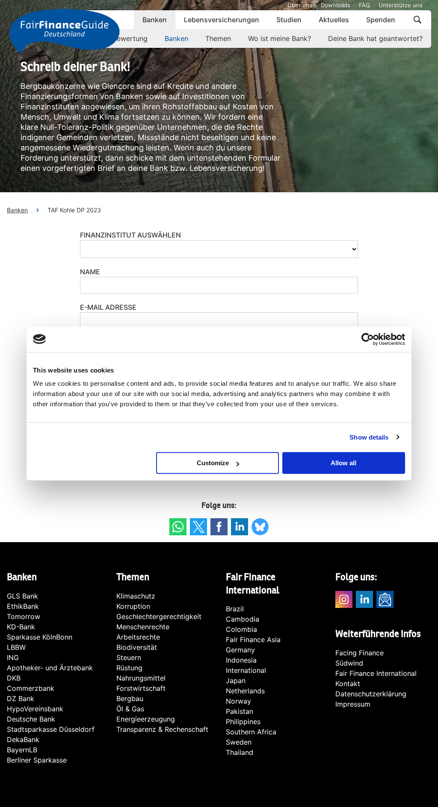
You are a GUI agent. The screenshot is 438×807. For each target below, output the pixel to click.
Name (90, 271)
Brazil (235, 609)
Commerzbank (30, 688)
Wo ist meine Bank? (279, 38)
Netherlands (245, 691)
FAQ (364, 5)
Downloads (335, 5)
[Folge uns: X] (198, 526)
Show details (368, 437)
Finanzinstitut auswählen (130, 235)
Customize (213, 463)
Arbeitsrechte (138, 637)
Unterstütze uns (401, 5)
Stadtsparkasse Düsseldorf (51, 729)
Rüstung (129, 667)
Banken (154, 19)
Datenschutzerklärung (370, 694)
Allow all (343, 463)
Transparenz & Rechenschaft (162, 729)
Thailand (239, 752)
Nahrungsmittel (141, 678)
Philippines (243, 721)
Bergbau (129, 698)
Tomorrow (23, 616)
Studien (289, 19)
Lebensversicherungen (221, 19)
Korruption (133, 606)
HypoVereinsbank (35, 708)
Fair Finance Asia (253, 639)
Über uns (299, 5)
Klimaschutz (135, 596)
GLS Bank (22, 596)
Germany (240, 650)
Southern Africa (251, 732)
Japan (236, 680)
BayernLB (22, 749)
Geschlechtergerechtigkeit (158, 616)
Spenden (380, 19)
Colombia (241, 629)
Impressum (352, 704)
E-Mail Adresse (108, 307)
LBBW (16, 647)
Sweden (239, 742)
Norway (238, 701)
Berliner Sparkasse (37, 760)
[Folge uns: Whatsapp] (177, 526)
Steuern (128, 657)
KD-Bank (21, 626)
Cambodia (242, 619)
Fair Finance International (376, 673)
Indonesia (241, 660)
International (246, 670)
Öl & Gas (130, 708)
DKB (14, 678)
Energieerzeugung (145, 719)
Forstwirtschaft (141, 688)
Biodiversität (136, 647)
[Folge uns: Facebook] (219, 526)
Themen (218, 38)
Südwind (349, 663)
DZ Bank (20, 698)
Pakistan (239, 711)
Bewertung (130, 38)
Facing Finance (359, 653)
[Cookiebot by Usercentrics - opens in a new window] (367, 339)
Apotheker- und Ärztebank (50, 667)
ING (13, 657)
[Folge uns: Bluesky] (260, 526)
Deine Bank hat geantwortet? (375, 38)
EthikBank (23, 606)
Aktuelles (334, 19)
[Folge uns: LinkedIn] (239, 526)
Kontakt (347, 683)
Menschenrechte (142, 626)
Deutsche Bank (31, 719)
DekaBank (23, 739)
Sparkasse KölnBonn (39, 637)
